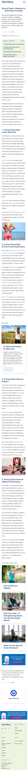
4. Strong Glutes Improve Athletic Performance (10, 55)
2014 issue (5, 493)
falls (14, 184)
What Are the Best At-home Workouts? (13, 646)
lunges (23, 297)
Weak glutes (20, 393)
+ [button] (23, 48)
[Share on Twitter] (5, 32)
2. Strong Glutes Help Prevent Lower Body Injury (11, 48)
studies (7, 412)
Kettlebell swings (7, 540)
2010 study (6, 160)
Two (3, 412)
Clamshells (5, 200)
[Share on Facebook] (3, 32)
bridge (6, 442)
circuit (9, 555)
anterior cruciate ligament (9, 283)
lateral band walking (14, 203)
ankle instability (18, 285)
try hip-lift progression (16, 212)
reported (22, 146)
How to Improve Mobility (11, 587)
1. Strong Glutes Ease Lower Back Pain (13, 44)
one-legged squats (12, 297)
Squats (4, 297)
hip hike (4, 450)
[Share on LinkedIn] (10, 32)
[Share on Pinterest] (8, 32)
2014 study (14, 267)
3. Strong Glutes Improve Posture (12, 51)
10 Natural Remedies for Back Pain (12, 347)
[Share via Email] (13, 32)
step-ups (22, 302)
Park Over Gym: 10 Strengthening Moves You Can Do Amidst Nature (13, 616)
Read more (9, 370)
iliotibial (4, 280)
